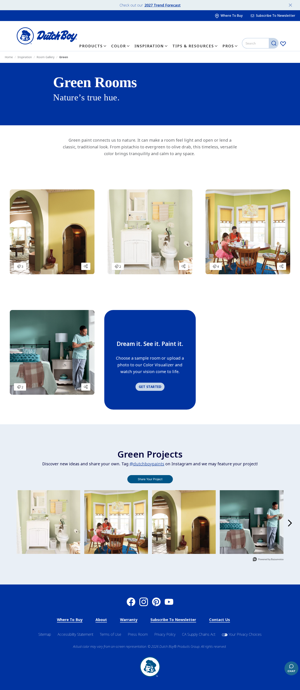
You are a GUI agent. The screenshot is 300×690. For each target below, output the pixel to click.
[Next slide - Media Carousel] (290, 523)
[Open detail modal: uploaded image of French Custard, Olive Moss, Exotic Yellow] (184, 522)
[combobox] (260, 43)
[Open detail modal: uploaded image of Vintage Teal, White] (251, 522)
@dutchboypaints (147, 464)
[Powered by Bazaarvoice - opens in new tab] (268, 559)
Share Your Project (150, 479)
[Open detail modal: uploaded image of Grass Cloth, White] (48, 522)
